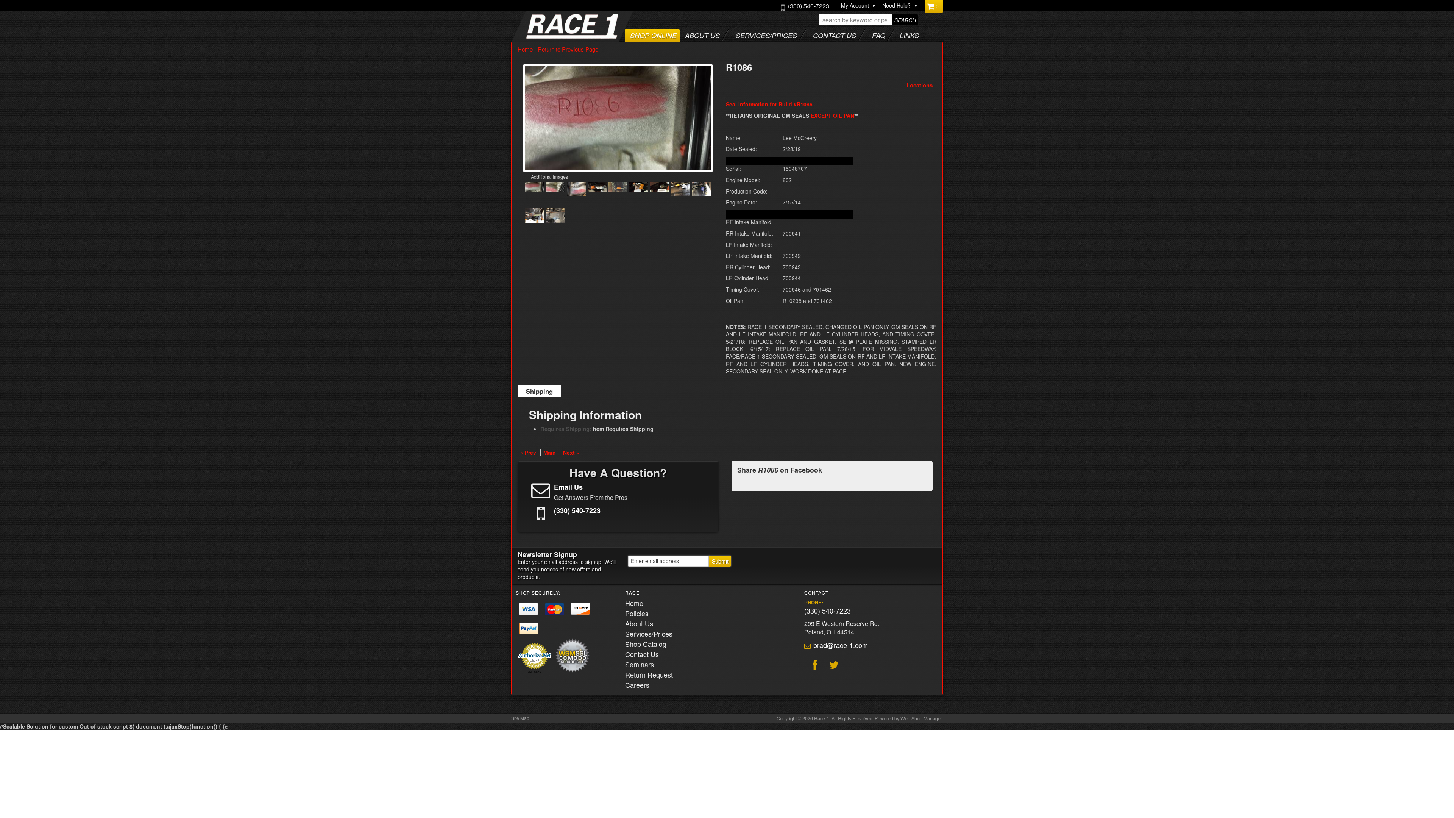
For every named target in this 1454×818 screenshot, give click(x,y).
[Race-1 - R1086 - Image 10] (534, 216)
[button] (868, 19)
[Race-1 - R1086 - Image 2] (555, 188)
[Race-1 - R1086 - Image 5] (617, 188)
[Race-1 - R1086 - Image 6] (638, 188)
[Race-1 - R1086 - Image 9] (701, 190)
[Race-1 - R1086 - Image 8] (680, 190)
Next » (571, 452)
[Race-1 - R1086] (618, 118)
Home (525, 49)
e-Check (534, 672)
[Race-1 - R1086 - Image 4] (597, 188)
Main (549, 452)
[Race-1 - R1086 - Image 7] (659, 188)
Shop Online (653, 35)
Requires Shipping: (565, 429)
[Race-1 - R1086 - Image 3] (576, 190)
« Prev (528, 452)
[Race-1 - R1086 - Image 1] (534, 188)
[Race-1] (557, 36)
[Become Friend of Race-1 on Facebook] (813, 666)
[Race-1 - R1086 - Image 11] (555, 216)
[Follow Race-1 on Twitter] (832, 666)
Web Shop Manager (921, 718)
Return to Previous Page (568, 49)
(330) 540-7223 (827, 610)
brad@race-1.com (840, 645)
